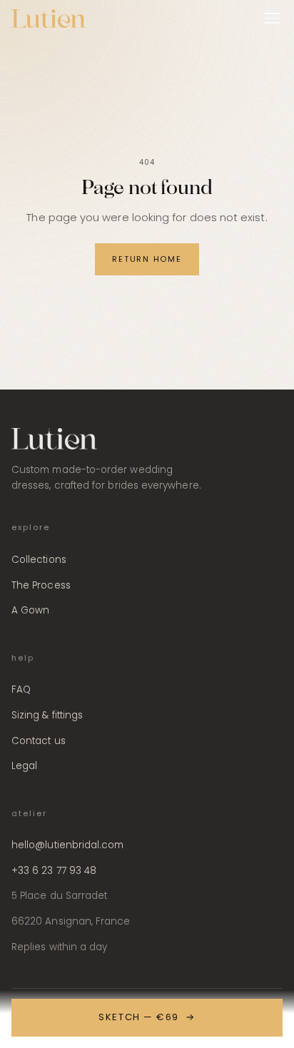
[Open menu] (272, 18)
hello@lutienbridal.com (67, 845)
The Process (41, 585)
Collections (38, 559)
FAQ (21, 689)
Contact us (38, 741)
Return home (146, 259)
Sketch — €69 (146, 1017)
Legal (24, 766)
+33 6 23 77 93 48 (53, 870)
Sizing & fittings (47, 715)
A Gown (30, 610)
